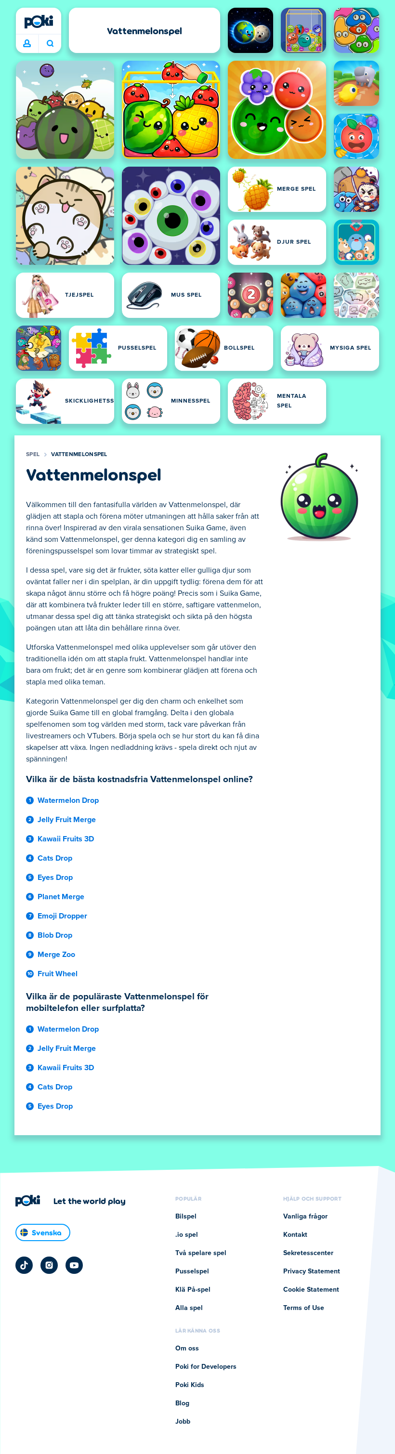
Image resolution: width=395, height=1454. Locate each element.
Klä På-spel (193, 1289)
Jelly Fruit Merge (67, 820)
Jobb (182, 1421)
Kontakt (295, 1234)
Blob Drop (55, 935)
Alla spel (189, 1308)
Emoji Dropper (62, 916)
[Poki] (38, 21)
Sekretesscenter (308, 1253)
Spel (33, 455)
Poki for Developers (206, 1366)
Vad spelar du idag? (50, 44)
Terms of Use (303, 1308)
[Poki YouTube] (74, 1265)
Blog (182, 1403)
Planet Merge (61, 897)
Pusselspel (192, 1271)
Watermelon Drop (68, 800)
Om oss (187, 1348)
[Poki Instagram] (49, 1265)
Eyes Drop (55, 877)
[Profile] (27, 44)
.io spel (186, 1234)
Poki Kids (189, 1385)
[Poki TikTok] (24, 1265)
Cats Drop (55, 858)
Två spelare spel (200, 1253)
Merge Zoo (56, 954)
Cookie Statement (311, 1289)
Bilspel (186, 1216)
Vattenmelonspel (79, 455)
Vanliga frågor (305, 1216)
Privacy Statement (311, 1271)
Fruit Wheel (58, 974)
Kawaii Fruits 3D (66, 839)
